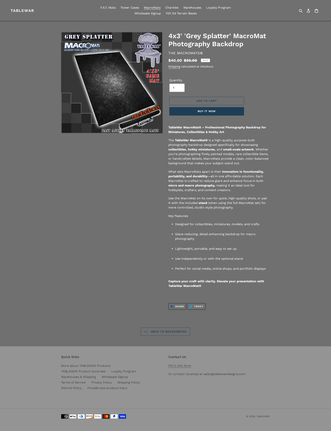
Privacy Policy (101, 382)
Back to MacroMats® (168, 331)
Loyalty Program (123, 371)
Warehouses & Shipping (78, 377)
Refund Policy (71, 388)
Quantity (175, 80)
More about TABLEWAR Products (86, 366)
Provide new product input (107, 388)
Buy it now (207, 111)
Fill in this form (179, 366)
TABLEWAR (22, 10)
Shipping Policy (128, 382)
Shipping (174, 66)
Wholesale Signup (115, 377)
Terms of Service (73, 382)
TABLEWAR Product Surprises (83, 371)
